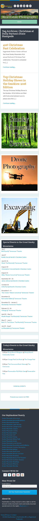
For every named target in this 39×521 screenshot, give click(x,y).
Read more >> (24, 506)
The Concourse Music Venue (17, 364)
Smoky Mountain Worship (10, 466)
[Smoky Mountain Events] (6, 5)
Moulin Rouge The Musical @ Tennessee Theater (17, 316)
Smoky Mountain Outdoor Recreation (13, 447)
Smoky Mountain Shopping (10, 455)
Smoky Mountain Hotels (9, 441)
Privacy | (8, 515)
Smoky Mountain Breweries (10, 422)
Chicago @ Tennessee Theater (11, 310)
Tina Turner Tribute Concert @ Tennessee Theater (18, 292)
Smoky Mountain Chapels (10, 428)
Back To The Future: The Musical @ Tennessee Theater (19, 322)
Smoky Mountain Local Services (12, 443)
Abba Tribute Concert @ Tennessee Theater (16, 275)
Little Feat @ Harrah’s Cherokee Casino (14, 287)
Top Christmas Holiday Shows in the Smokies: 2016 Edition (14, 82)
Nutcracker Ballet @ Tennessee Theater (14, 298)
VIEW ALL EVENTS (20, 386)
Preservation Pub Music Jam (16, 371)
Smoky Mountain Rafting (9, 449)
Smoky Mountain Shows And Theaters (14, 457)
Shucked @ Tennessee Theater (11, 304)
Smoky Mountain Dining (9, 433)
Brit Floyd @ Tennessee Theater (12, 251)
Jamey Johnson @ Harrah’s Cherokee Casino (15, 281)
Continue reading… (9, 67)
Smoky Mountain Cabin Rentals (11, 424)
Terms (2, 515)
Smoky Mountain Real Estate (11, 451)
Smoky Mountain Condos (10, 431)
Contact (13, 515)
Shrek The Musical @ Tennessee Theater (14, 263)
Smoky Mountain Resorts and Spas (13, 453)
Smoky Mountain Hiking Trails (11, 439)
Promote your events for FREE (19, 397)
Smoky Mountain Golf (8, 435)
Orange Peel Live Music (15, 359)
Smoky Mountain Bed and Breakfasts (13, 420)
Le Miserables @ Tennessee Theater (13, 328)
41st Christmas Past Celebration (14, 46)
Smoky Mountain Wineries (10, 464)
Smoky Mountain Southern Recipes (13, 460)
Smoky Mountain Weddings (10, 462)
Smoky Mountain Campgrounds (12, 426)
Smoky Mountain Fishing (9, 437)
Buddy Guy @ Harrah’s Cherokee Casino (14, 257)
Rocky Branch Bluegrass (15, 352)
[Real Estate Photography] (19, 14)
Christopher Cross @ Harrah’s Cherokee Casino (16, 269)
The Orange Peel (29, 359)
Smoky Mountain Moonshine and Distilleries (15, 445)
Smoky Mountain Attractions (11, 418)
